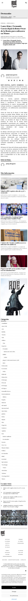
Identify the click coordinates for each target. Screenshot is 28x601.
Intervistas (4, 411)
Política (3, 450)
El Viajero (4, 388)
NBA (3, 422)
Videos (3, 479)
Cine (3, 337)
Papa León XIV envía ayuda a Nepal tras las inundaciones (13, 269)
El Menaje (4, 380)
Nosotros (4, 559)
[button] (26, 571)
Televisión (4, 470)
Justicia (3, 414)
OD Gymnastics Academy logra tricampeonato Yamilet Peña (12, 218)
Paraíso (4, 442)
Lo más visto (6, 484)
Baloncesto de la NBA (9, 351)
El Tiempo (4, 385)
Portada (3, 23)
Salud (3, 456)
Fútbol (4, 354)
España (3, 399)
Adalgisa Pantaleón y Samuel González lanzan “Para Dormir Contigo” (13, 506)
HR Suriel (4, 405)
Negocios (4, 425)
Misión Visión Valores (13, 559)
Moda (10, 16)
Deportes (4, 346)
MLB (4, 363)
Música (4, 397)
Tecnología (4, 464)
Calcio (5, 357)
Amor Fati (4, 326)
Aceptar (14, 587)
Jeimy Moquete (5, 36)
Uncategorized (5, 476)
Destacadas (4, 16)
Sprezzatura (5, 462)
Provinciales (6, 439)
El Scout (4, 382)
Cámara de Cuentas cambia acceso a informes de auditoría (13, 243)
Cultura (3, 340)
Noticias (7, 539)
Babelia (3, 332)
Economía (4, 368)
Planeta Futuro (5, 448)
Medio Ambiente (7, 436)
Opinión (4, 431)
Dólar (4, 371)
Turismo (4, 473)
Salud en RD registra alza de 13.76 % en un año (13, 192)
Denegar (14, 591)
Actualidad (4, 323)
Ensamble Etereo (6, 391)
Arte (3, 329)
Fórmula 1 (5, 349)
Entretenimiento (6, 394)
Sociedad (4, 459)
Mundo (3, 419)
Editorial (4, 374)
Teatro (4, 467)
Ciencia (3, 334)
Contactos (23, 559)
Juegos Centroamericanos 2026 (11, 360)
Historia (4, 402)
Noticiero (4, 428)
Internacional (5, 408)
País (14, 16)
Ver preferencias (14, 595)
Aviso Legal (14, 599)
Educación (4, 377)
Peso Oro (4, 445)
